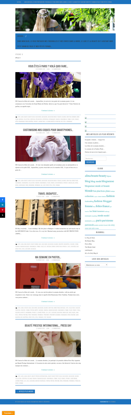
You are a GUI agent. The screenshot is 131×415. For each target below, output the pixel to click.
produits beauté (103, 225)
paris (26, 185)
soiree (17, 383)
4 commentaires (56, 133)
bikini (36, 244)
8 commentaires (56, 69)
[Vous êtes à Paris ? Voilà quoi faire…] (48, 85)
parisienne (31, 185)
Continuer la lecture (48, 110)
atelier (26, 308)
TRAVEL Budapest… (48, 193)
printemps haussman (55, 315)
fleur (72, 119)
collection (26, 119)
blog (33, 117)
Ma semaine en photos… (48, 257)
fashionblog (63, 119)
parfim (48, 381)
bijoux (109, 176)
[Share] (2, 199)
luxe (69, 246)
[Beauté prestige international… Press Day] (48, 344)
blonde (64, 117)
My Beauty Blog (89, 241)
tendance (40, 317)
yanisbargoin (88, 250)
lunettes (87, 211)
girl (111, 206)
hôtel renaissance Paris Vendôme (24, 121)
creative (23, 310)
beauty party (55, 376)
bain (25, 244)
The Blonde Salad (90, 247)
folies (48, 183)
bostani (21, 119)
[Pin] (2, 210)
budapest (61, 244)
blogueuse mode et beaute (55, 117)
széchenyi (27, 249)
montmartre (88, 221)
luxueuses (73, 246)
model (17, 185)
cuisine (28, 310)
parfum (21, 315)
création (32, 119)
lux (47, 313)
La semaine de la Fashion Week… (95, 149)
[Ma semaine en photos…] (48, 276)
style (64, 121)
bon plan (69, 117)
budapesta (66, 244)
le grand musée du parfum (53, 121)
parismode (37, 185)
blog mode (38, 117)
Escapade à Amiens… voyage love (95, 140)
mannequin (88, 216)
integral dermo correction (54, 246)
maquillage (72, 183)
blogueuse (44, 117)
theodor (48, 317)
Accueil (19, 2)
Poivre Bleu (88, 244)
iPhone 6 (36, 121)
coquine (72, 244)
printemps (46, 315)
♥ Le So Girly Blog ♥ (91, 253)
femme (69, 119)
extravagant (52, 119)
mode (76, 183)
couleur (77, 308)
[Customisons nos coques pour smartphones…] (48, 148)
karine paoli (42, 121)
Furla (78, 310)
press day (77, 381)
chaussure (18, 183)
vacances (33, 249)
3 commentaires (55, 196)
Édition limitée (34, 310)
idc (45, 246)
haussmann (28, 313)
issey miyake (74, 378)
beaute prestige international (40, 376)
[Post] (2, 215)
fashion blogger (24, 246)
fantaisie (40, 310)
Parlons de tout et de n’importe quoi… (96, 152)
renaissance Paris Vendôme (68, 315)
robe (109, 225)
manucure (65, 313)
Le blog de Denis (90, 238)
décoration (39, 119)
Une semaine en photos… (92, 143)
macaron (59, 313)
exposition (45, 119)
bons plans (75, 181)
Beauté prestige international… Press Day (48, 325)
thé (45, 317)
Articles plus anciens (25, 391)
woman (58, 185)
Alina (48, 69)
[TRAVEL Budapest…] (48, 212)
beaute (26, 117)
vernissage (69, 121)
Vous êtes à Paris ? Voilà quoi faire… (48, 66)
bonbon (74, 117)
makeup (107, 211)
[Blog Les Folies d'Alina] (65, 20)
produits (96, 225)
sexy (62, 121)
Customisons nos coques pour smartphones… (48, 130)
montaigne (22, 185)
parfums (25, 315)
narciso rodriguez (40, 381)
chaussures (25, 183)
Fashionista (104, 402)
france (77, 119)
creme (76, 244)
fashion (58, 119)
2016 (19, 117)
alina (22, 117)
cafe (67, 308)
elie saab (29, 378)
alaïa (22, 376)
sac (42, 185)
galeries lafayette (20, 313)
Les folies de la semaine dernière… (95, 146)
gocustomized (59, 183)
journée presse (41, 313)
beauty (30, 117)
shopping (25, 317)
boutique (62, 308)
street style (49, 185)
